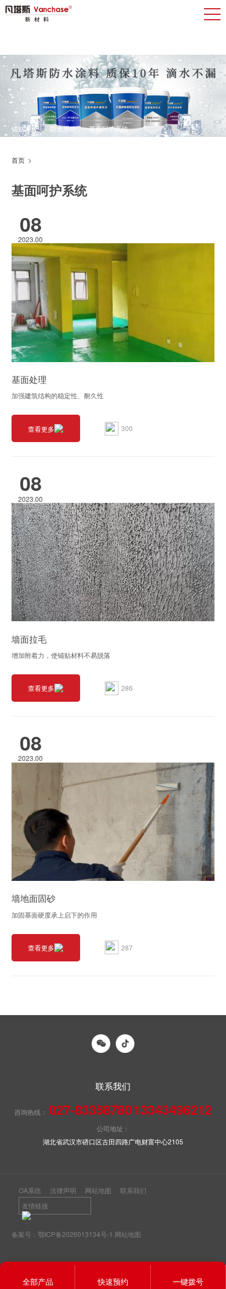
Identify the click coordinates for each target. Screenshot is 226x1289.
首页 (18, 159)
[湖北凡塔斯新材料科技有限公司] (38, 13)
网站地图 (98, 1190)
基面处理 (29, 379)
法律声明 (63, 1190)
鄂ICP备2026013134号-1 (75, 1234)
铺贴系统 (25, 128)
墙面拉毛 (29, 639)
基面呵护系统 (108, 128)
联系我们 (133, 1190)
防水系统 (63, 128)
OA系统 (30, 1190)
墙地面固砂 (33, 898)
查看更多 (41, 428)
